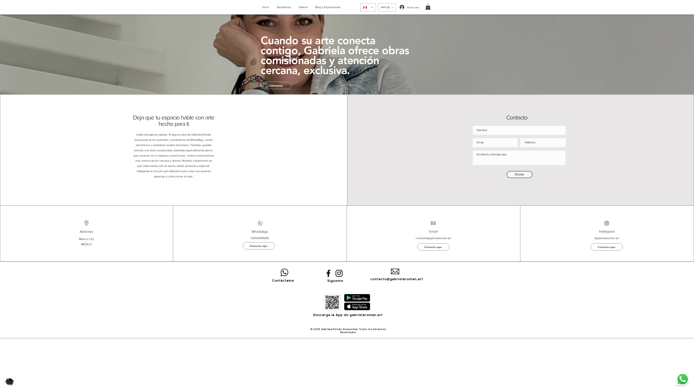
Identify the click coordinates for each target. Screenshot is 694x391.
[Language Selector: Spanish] (368, 7)
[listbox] (387, 7)
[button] (387, 7)
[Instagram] (339, 273)
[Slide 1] (343, 85)
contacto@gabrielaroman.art (433, 238)
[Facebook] (328, 273)
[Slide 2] (350, 85)
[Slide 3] (347, 85)
